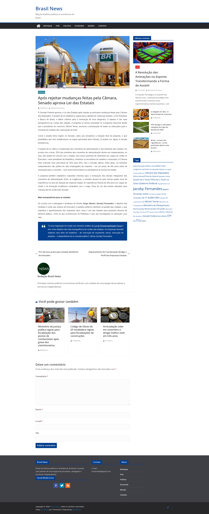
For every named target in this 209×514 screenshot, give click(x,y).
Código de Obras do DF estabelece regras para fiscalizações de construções (82, 331)
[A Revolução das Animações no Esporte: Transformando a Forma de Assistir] (153, 52)
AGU (153, 166)
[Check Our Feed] (68, 484)
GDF (167, 180)
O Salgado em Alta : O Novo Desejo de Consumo (161, 113)
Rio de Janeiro (137, 216)
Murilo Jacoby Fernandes (155, 209)
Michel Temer (152, 201)
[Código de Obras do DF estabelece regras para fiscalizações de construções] (82, 309)
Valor (144, 221)
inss (169, 184)
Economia (79, 26)
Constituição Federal (156, 169)
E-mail (39, 421)
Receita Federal (154, 212)
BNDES (158, 166)
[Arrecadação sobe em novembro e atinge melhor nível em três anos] (115, 309)
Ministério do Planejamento (156, 205)
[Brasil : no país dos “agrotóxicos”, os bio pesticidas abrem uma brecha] (141, 146)
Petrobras (143, 212)
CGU (163, 166)
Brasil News (49, 8)
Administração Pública (142, 166)
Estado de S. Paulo (141, 179)
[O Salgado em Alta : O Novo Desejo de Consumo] (141, 115)
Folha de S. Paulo (158, 179)
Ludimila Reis (137, 202)
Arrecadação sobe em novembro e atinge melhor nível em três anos (114, 331)
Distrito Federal (152, 176)
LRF (166, 198)
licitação (162, 198)
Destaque (47, 26)
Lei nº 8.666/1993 (150, 197)
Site (37, 433)
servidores (162, 216)
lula (143, 202)
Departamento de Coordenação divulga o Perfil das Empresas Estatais (108, 254)
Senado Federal (150, 216)
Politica (67, 26)
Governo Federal (148, 183)
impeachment (162, 184)
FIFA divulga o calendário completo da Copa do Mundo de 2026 (161, 127)
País (58, 26)
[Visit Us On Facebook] (56, 484)
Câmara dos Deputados (157, 172)
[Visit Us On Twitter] (62, 484)
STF (169, 215)
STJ (134, 221)
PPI (147, 212)
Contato (102, 26)
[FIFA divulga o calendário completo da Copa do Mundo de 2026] (141, 129)
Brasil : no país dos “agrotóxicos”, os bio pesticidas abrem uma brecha (160, 144)
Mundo (91, 26)
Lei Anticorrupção (155, 194)
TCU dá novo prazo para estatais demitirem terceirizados (58, 254)
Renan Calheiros (166, 212)
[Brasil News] (38, 26)
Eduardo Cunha (164, 176)
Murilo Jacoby (138, 209)
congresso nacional (141, 169)
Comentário (42, 376)
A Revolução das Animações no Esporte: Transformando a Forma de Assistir (152, 78)
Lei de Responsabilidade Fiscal (108, 226)
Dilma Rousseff (139, 176)
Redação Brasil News (58, 108)
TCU (138, 220)
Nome (39, 409)
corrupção (167, 169)
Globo (136, 183)
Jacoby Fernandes (147, 188)
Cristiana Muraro (139, 173)
